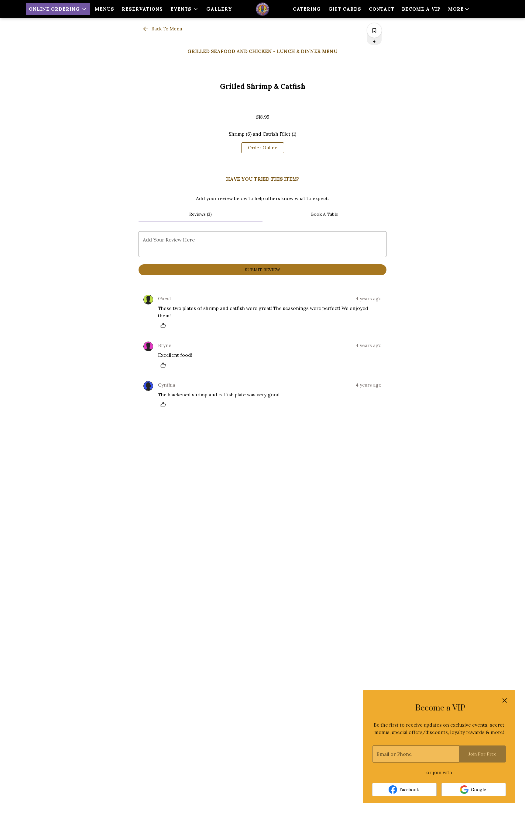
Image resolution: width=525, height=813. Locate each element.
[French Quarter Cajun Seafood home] (262, 9)
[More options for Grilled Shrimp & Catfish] (374, 30)
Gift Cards (344, 9)
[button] (58, 9)
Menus (104, 9)
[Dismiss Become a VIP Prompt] (504, 700)
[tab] (200, 214)
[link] (262, 147)
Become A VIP (421, 9)
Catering (307, 9)
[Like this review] (164, 325)
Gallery (219, 9)
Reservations (142, 9)
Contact (381, 9)
